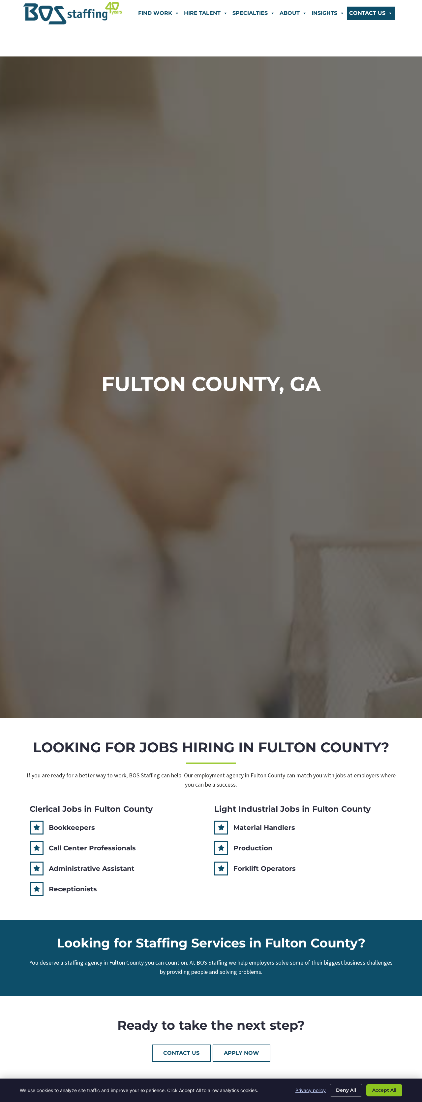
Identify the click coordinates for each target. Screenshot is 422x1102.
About (290, 13)
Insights (324, 13)
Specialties (250, 13)
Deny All (346, 1090)
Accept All (384, 1090)
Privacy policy (310, 1090)
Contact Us (367, 13)
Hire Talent (202, 13)
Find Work (155, 13)
